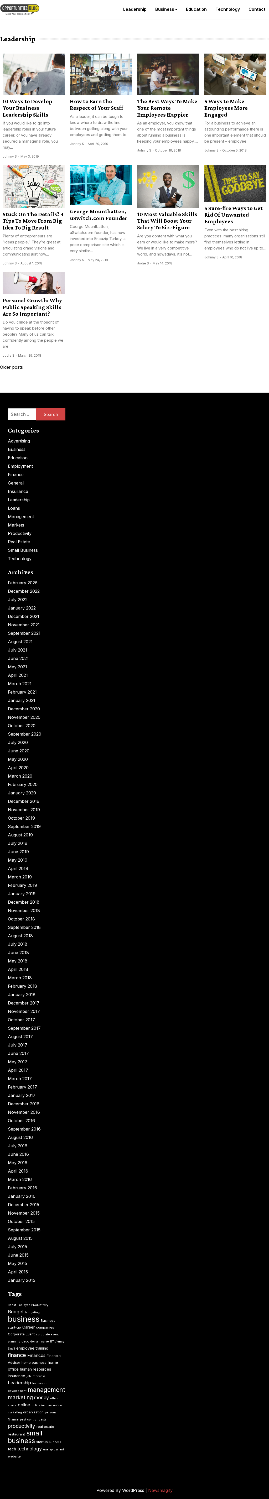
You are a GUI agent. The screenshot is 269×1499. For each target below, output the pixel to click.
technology (29, 1448)
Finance (16, 474)
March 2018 (20, 977)
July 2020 (18, 742)
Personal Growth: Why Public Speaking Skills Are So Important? (32, 307)
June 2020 (18, 750)
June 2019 (18, 851)
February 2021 (22, 692)
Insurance (18, 491)
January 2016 (21, 1196)
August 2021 (20, 641)
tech (12, 1448)
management (46, 1389)
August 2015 (20, 1238)
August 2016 (20, 1137)
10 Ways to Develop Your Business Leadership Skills (27, 108)
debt (25, 1341)
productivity (21, 1426)
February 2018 (22, 986)
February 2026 (23, 582)
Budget (16, 1311)
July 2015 (17, 1246)
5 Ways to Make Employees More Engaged (226, 108)
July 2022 (18, 599)
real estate (45, 1426)
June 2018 (18, 952)
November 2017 (24, 1011)
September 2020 (24, 734)
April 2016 (18, 1171)
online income (42, 1405)
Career (28, 1327)
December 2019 (23, 801)
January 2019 (21, 893)
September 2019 (24, 826)
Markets (16, 525)
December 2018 (23, 902)
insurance (16, 1375)
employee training (32, 1348)
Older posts (11, 367)
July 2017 (17, 1045)
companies (45, 1327)
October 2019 (21, 818)
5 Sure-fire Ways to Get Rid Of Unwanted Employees (233, 215)
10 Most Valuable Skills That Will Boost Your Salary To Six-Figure (167, 221)
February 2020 (23, 784)
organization (33, 1412)
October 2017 (21, 1019)
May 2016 (17, 1162)
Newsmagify (160, 1490)
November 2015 (24, 1213)
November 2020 (24, 717)
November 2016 (24, 1112)
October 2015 (21, 1221)
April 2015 (18, 1271)
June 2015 (18, 1255)
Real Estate (19, 541)
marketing (20, 1397)
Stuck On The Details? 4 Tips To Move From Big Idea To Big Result (33, 221)
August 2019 (20, 834)
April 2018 (18, 969)
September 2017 (24, 1028)
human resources (35, 1369)
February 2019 (22, 885)
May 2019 (17, 860)
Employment (20, 466)
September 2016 (24, 1129)
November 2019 (24, 809)
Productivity (20, 533)
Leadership (135, 9)
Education (196, 9)
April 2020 (18, 767)
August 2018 (20, 935)
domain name (39, 1341)
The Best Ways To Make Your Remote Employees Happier (167, 108)
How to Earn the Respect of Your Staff (96, 104)
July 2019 (17, 843)
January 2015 (21, 1280)
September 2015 (24, 1229)
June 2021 (18, 658)
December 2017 (23, 1003)
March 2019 (20, 876)
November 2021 (24, 624)
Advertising (19, 441)
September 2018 (24, 927)
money (41, 1397)
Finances (36, 1355)
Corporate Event (21, 1334)
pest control (28, 1419)
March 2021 (20, 683)
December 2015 (23, 1204)
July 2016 (17, 1145)
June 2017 (18, 1053)
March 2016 (20, 1179)
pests (42, 1419)
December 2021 (23, 616)
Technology (227, 9)
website (14, 1456)
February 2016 (22, 1187)
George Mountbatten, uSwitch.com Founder (98, 214)
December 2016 (23, 1103)
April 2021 (18, 675)
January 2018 (21, 994)
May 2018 (17, 961)
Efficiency (57, 1341)
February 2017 (22, 1087)
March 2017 (20, 1078)
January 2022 (22, 608)
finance (17, 1355)
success (55, 1442)
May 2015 (17, 1263)
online (24, 1404)
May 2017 (17, 1061)
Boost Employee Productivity (28, 1305)
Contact (257, 9)
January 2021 (21, 700)
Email (11, 1348)
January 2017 (21, 1095)
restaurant (16, 1434)
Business (164, 9)
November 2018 (24, 910)
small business (25, 1437)
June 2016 (18, 1154)
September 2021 (24, 633)
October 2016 (21, 1120)
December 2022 (24, 591)
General (16, 483)
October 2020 (21, 725)
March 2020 (20, 776)
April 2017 (18, 1070)
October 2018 (21, 919)
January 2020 (22, 792)
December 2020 (24, 708)
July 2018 (17, 944)
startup (42, 1442)
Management (21, 516)
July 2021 (17, 650)
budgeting (32, 1312)
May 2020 (18, 759)
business (23, 1319)
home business (34, 1362)
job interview (36, 1376)
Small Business (23, 550)
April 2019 (18, 868)
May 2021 (17, 666)
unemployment (53, 1449)
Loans (14, 508)
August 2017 (20, 1036)
